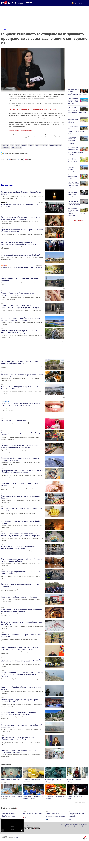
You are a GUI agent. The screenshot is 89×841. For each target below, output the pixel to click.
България (7, 185)
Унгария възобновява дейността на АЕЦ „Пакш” (20, 255)
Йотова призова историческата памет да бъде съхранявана (20, 585)
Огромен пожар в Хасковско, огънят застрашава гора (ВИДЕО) (73, 184)
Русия (3, 145)
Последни (19, 3)
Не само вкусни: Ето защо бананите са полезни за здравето (21, 510)
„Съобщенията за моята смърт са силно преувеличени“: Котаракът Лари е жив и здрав (20, 306)
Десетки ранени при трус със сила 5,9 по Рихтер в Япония (21, 434)
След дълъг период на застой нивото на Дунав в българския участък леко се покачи (20, 319)
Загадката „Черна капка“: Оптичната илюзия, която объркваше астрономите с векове (55, 815)
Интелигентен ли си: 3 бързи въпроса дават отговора (11, 780)
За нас (62, 824)
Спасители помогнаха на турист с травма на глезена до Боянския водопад (19, 332)
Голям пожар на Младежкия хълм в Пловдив (19, 597)
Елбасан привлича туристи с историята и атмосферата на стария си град (77, 168)
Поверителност (69, 826)
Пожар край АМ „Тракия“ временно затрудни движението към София (19, 279)
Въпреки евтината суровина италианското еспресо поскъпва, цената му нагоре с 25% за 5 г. (22, 375)
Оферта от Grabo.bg (4, 401)
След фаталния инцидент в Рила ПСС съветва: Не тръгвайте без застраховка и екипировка (76, 212)
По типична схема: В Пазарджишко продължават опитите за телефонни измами (21, 218)
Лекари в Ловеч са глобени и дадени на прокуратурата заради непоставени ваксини (19, 294)
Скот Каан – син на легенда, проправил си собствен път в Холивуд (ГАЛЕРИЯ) (78, 92)
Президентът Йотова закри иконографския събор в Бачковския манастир (22, 231)
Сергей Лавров (43, 145)
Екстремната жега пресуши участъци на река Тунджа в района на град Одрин (19, 362)
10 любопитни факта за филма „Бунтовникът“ (53, 780)
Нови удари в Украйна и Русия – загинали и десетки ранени (22, 688)
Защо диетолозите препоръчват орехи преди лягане (19, 484)
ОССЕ (37, 145)
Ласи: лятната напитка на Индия (31, 779)
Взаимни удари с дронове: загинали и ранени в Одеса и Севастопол (20, 573)
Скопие (17, 145)
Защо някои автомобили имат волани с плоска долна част (20, 206)
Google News (13, 159)
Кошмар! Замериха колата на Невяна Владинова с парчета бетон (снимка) (76, 815)
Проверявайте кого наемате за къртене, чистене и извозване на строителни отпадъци (22, 472)
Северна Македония (16, 147)
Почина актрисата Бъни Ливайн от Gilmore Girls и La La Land (21, 193)
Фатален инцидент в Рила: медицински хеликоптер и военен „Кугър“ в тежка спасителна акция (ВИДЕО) (22, 674)
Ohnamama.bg (36, 825)
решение (31, 145)
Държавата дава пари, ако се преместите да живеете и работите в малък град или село (78, 130)
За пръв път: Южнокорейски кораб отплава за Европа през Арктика (20, 387)
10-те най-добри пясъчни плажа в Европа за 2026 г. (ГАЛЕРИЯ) (73, 101)
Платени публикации (74, 824)
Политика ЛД (77, 826)
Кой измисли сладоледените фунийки (72, 176)
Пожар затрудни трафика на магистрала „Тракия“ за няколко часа (21, 726)
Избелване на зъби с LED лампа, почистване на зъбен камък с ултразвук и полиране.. (21, 404)
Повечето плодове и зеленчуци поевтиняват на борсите (20, 497)
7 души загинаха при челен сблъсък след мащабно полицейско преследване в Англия (21, 661)
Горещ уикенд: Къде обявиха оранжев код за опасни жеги (72, 160)
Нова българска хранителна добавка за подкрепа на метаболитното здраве (21, 751)
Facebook (21, 159)
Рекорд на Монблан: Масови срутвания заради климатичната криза (20, 459)
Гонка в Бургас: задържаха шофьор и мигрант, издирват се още (19, 701)
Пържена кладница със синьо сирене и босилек (55, 797)
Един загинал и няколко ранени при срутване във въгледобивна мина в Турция (21, 610)
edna (26, 817)
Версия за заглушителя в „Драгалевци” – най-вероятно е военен (75, 193)
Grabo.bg (42, 825)
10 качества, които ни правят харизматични (75, 780)
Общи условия (16, 837)
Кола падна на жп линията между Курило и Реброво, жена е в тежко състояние (18, 713)
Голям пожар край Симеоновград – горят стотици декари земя (21, 636)
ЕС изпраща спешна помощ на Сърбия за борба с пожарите (21, 522)
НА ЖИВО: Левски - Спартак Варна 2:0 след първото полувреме (33, 797)
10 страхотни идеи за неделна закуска (11, 796)
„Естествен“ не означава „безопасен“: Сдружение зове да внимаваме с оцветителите (21, 446)
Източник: (3, 143)
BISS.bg (31, 825)
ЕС (7, 145)
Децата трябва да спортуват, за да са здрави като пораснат (73, 120)
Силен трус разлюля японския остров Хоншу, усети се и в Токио (22, 623)
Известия (85, 826)
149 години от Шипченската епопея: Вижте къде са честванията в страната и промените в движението (77, 111)
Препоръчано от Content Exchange (80, 802)
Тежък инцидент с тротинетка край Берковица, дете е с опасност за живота (74, 202)
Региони (28, 3)
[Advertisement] (33, 172)
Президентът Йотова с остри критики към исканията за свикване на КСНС (18, 738)
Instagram (29, 159)
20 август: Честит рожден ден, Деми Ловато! (77, 797)
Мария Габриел (5, 147)
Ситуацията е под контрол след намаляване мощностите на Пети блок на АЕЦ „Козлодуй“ (77, 140)
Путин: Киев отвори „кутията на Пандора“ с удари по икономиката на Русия (21, 560)
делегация (24, 145)
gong (70, 819)
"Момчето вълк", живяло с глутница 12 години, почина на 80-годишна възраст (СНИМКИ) (11, 815)
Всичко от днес (78, 220)
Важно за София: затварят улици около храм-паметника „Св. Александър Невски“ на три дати (21, 535)
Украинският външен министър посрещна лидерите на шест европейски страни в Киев (19, 243)
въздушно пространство (55, 145)
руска (12, 145)
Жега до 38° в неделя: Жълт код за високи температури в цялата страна (18, 547)
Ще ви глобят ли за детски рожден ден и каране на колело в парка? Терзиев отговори (75, 151)
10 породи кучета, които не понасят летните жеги (21, 267)
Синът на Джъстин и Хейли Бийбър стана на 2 (33, 814)
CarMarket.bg (25, 825)
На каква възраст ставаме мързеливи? (16, 420)
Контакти (80, 824)
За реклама (66, 824)
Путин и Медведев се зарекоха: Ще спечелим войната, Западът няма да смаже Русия (19, 648)
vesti (48, 819)
